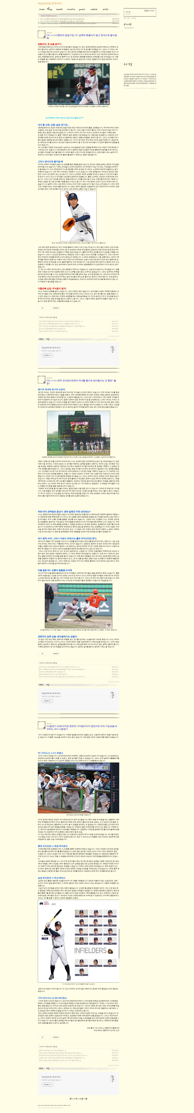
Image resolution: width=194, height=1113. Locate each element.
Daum (52, 1107)
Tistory (61, 1107)
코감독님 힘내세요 (148, 81)
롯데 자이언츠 (131, 76)
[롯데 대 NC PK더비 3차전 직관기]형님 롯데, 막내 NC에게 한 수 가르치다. (61, 677)
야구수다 (49, 32)
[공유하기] (45, 308)
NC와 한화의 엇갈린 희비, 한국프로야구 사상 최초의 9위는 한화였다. (59, 321)
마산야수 (40, 1107)
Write (105, 9)
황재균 (152, 83)
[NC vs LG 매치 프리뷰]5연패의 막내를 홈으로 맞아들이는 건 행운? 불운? (62, 21)
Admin (94, 9)
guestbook (60, 1105)
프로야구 (137, 79)
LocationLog (70, 9)
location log (53, 1105)
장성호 (129, 83)
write (69, 1105)
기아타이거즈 (152, 79)
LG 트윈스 (140, 81)
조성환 (126, 81)
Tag (49, 9)
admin (65, 1105)
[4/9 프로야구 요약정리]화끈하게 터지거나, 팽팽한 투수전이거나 (58, 324)
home (39, 1105)
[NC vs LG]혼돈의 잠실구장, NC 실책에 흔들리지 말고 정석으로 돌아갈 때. (62, 19)
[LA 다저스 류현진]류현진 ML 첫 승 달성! (51, 328)
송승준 (152, 76)
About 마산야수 (129, 28)
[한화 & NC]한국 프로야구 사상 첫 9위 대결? (52, 331)
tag (42, 1105)
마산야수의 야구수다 (50, 3)
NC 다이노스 (146, 74)
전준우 (134, 81)
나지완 (152, 74)
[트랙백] (41, 339)
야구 (148, 83)
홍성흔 (132, 79)
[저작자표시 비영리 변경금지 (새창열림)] (63, 308)
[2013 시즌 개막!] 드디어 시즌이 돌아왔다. (51, 1050)
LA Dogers (144, 79)
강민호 (133, 83)
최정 (145, 83)
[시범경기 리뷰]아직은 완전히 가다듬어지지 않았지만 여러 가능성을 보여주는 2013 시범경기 (68, 23)
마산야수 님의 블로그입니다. (52, 351)
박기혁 (132, 74)
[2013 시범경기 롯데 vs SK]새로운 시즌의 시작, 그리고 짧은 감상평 (59, 1060)
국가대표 (126, 74)
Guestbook (81, 9)
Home (41, 9)
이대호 (138, 83)
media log (46, 1105)
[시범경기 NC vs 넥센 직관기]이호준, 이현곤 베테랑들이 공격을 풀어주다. (61, 1058)
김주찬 (142, 83)
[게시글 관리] (48, 308)
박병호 (130, 81)
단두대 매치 (137, 74)
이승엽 (138, 76)
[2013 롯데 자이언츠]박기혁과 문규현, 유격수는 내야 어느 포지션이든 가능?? (62, 1055)
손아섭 (148, 76)
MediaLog (59, 9)
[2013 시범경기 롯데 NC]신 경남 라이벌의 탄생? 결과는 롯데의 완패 (59, 1053)
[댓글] (48, 339)
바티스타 (142, 76)
